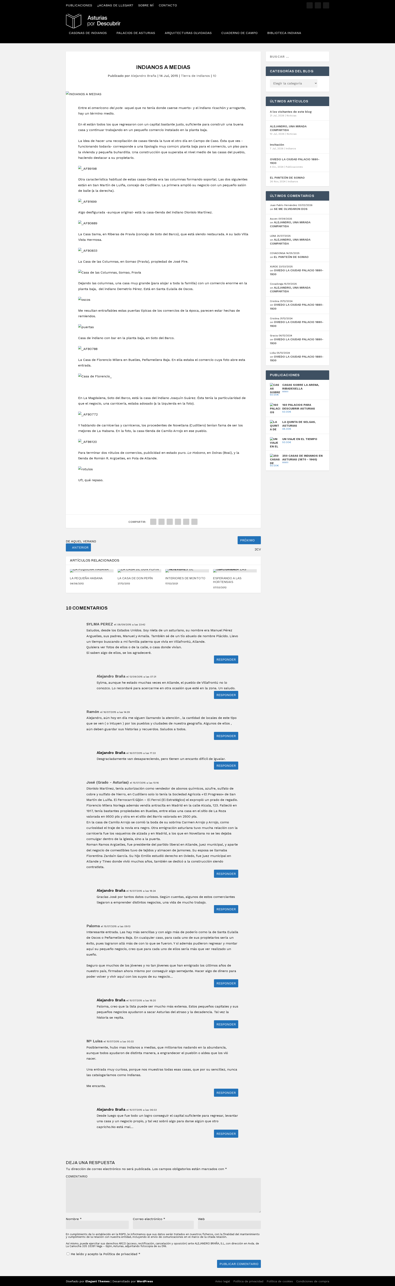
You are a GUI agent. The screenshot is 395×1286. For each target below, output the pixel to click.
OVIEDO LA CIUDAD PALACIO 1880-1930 (294, 161)
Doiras (217, 453)
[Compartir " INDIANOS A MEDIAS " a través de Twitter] (161, 522)
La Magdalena (94, 398)
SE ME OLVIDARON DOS (291, 209)
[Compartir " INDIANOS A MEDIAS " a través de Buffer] (186, 522)
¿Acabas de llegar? (115, 5)
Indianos (291, 148)
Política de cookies (280, 1281)
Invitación (277, 144)
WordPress (145, 1281)
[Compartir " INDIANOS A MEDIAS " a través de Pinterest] (170, 522)
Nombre (74, 1219)
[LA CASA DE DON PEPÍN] (139, 570)
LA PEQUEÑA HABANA (86, 578)
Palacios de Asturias (135, 33)
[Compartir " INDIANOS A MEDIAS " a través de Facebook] (153, 522)
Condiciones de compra (312, 1281)
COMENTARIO (76, 1176)
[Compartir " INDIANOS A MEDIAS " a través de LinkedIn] (178, 522)
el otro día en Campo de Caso (194, 141)
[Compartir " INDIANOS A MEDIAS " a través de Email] (194, 522)
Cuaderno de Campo (239, 33)
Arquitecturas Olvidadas (188, 33)
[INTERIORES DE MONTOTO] (187, 570)
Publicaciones (79, 5)
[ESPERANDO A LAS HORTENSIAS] (235, 570)
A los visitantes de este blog (291, 111)
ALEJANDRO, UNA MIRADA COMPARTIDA (288, 128)
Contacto (168, 5)
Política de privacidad (120, 1254)
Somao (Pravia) (137, 261)
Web (201, 1219)
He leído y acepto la (105, 1254)
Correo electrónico (149, 1219)
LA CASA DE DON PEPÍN (135, 578)
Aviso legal (222, 1281)
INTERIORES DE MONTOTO (185, 578)
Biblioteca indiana (284, 33)
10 (215, 76)
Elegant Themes (97, 1281)
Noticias (291, 115)
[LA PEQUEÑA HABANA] (92, 570)
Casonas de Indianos (88, 33)
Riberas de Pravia (121, 234)
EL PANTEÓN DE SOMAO (287, 177)
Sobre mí (146, 5)
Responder (226, 659)
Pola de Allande (144, 458)
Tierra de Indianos (195, 76)
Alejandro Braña (143, 76)
